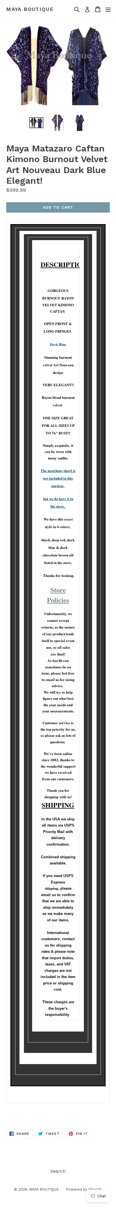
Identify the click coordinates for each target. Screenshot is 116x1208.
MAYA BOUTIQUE (29, 9)
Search (58, 1171)
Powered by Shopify (84, 1189)
